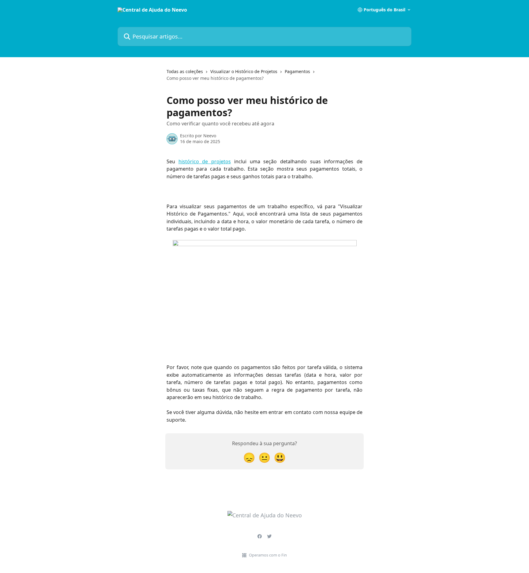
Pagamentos (297, 71)
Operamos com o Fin (268, 555)
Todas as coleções (185, 71)
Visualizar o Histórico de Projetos (243, 71)
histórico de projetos (204, 161)
